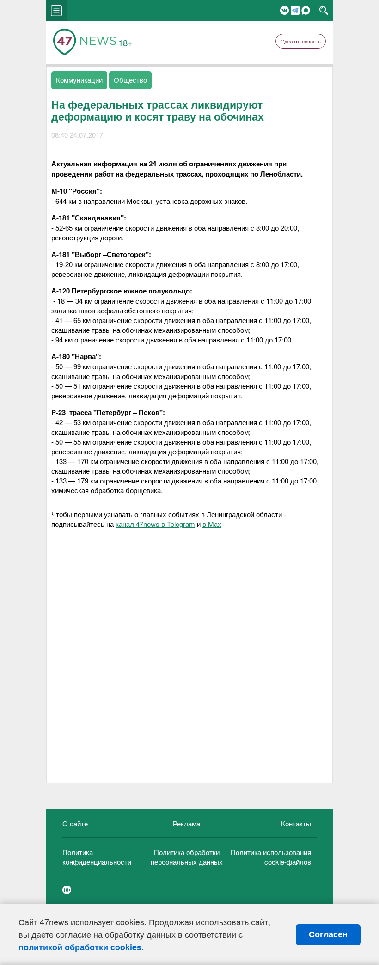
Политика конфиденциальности (96, 857)
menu (56, 10)
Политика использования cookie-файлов (271, 857)
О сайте (75, 823)
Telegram (295, 10)
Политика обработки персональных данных (187, 857)
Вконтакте (284, 10)
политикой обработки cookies (79, 947)
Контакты (296, 823)
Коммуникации (79, 80)
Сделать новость (301, 41)
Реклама (186, 823)
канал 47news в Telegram (155, 524)
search (324, 10)
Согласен (328, 934)
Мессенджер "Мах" (305, 10)
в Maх (211, 524)
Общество (130, 80)
